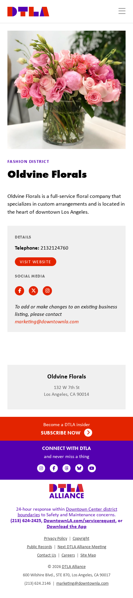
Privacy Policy (55, 538)
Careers (68, 555)
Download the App (67, 526)
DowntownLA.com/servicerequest (79, 520)
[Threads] (66, 468)
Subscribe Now (61, 433)
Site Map (88, 555)
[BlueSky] (79, 468)
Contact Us (46, 555)
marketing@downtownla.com (47, 321)
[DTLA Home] (28, 11)
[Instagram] (41, 468)
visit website (35, 261)
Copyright (81, 538)
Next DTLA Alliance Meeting (82, 546)
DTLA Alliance (74, 566)
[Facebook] (54, 468)
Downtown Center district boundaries (67, 512)
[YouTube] (92, 468)
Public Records (39, 546)
